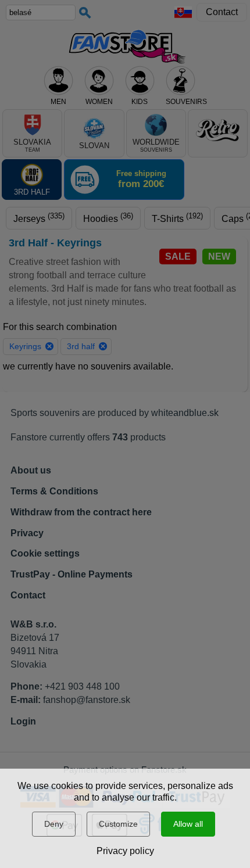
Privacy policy (125, 851)
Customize (118, 823)
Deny (53, 823)
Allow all (188, 823)
